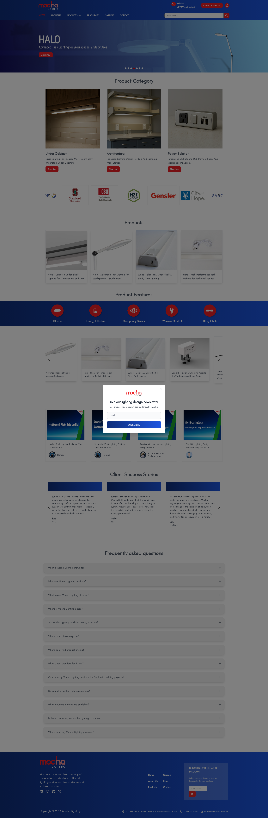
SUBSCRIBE (134, 424)
